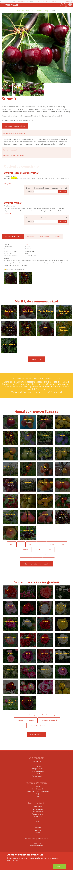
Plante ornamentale (37, 771)
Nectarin (38, 549)
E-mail (30, 191)
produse (28, 11)
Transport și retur (37, 814)
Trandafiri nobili (37, 764)
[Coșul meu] (66, 5)
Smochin (26, 555)
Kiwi (49, 549)
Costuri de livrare (37, 812)
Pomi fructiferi (38, 11)
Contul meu (37, 830)
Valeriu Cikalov (45, 310)
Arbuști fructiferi (37, 769)
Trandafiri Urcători (37, 725)
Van (26, 276)
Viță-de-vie (37, 766)
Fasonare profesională (10, 150)
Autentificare (57, 1)
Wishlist (37, 832)
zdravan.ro (20, 11)
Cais (15, 549)
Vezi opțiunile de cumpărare (15, 126)
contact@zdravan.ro (42, 1)
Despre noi (37, 786)
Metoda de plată (37, 809)
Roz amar (9, 310)
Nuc (37, 555)
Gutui (31, 544)
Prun (62, 544)
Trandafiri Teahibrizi (49, 720)
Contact (37, 796)
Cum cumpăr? (37, 807)
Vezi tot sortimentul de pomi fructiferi (36, 564)
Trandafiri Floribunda (25, 720)
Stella (10, 276)
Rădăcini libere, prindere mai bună (14, 133)
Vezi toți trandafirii (36, 734)
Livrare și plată (37, 816)
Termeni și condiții (37, 789)
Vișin (52, 544)
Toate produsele (36, 359)
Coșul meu (37, 828)
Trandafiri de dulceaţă (27, 715)
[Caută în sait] (61, 5)
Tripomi (48, 555)
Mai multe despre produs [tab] (13, 236)
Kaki (59, 549)
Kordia (9, 327)
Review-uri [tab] (30, 236)
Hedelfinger (27, 310)
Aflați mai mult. (12, 860)
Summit (52, 11)
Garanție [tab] (57, 236)
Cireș (46, 11)
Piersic (25, 549)
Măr (11, 544)
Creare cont (68, 1)
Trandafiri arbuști (49, 715)
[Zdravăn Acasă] (11, 4)
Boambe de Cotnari (63, 311)
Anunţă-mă (62, 191)
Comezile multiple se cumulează (13, 155)
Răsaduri (37, 773)
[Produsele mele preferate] (70, 5)
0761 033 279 (22, 1)
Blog (37, 794)
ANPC (37, 821)
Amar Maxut (9, 344)
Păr (21, 544)
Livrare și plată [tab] (44, 236)
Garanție (37, 819)
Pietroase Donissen (64, 328)
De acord (59, 866)
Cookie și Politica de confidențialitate (37, 791)
